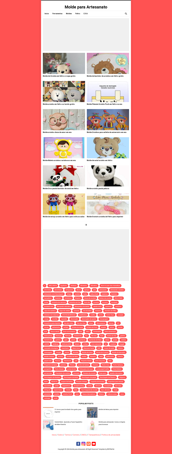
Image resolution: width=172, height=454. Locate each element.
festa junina (48, 336)
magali (122, 344)
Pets (110, 361)
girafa (73, 340)
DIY (118, 323)
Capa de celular (64, 311)
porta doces (71, 369)
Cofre (101, 315)
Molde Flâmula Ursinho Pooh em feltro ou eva (104, 104)
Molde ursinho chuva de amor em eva (57, 132)
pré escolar (48, 373)
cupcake (64, 319)
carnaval (76, 311)
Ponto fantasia (118, 365)
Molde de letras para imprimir (108, 409)
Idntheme (110, 449)
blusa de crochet (90, 298)
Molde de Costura (102, 352)
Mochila (75, 352)
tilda (75, 390)
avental (77, 294)
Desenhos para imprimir (52, 323)
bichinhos (68, 298)
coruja (46, 319)
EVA (45, 331)
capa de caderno (50, 311)
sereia (90, 386)
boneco (105, 302)
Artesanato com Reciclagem (53, 294)
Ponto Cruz (105, 365)
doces (46, 327)
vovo (122, 394)
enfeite (66, 327)
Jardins (123, 340)
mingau (58, 352)
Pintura (72, 365)
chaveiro (98, 311)
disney (111, 323)
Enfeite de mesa (77, 327)
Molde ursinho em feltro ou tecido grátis (59, 104)
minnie (67, 352)
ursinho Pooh (67, 394)
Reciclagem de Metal (71, 377)
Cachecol (108, 306)
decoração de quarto (89, 319)
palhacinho (110, 356)
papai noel (47, 361)
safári (57, 386)
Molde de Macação (118, 352)
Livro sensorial (96, 344)
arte (94, 290)
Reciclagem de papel (89, 377)
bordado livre (48, 306)
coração (120, 315)
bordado (114, 302)
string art (47, 390)
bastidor (58, 298)
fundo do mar (111, 336)
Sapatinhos (66, 386)
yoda (55, 398)
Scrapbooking (79, 386)
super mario (58, 390)
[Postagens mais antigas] (86, 225)
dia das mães (68, 323)
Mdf (99, 348)
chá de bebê (87, 311)
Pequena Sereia (86, 361)
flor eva (93, 336)
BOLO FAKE (118, 298)
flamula (67, 336)
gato (66, 340)
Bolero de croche (105, 298)
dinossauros (101, 323)
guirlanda (82, 340)
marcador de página (51, 348)
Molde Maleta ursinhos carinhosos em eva (59, 160)
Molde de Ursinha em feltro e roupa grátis (59, 76)
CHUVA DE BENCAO (68, 315)
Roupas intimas (81, 381)
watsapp (47, 398)
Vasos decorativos (88, 394)
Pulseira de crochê (89, 373)
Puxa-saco (102, 373)
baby (85, 294)
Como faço (110, 315)
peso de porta (100, 361)
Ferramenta (97, 331)
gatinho (58, 340)
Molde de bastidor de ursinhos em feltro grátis (105, 76)
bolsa (46, 302)
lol (106, 344)
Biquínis (78, 298)
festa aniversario (110, 331)
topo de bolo (105, 390)
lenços (77, 344)
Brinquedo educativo (64, 306)
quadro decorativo (116, 373)
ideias (107, 340)
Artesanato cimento (117, 290)
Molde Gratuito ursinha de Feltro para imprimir (105, 217)
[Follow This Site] (88, 444)
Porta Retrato (117, 369)
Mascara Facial (89, 348)
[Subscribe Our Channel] (93, 444)
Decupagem (104, 319)
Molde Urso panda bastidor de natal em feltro (61, 188)
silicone (98, 386)
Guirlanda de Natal (95, 340)
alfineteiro (83, 285)
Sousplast (107, 386)
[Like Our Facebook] (78, 444)
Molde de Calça (87, 352)
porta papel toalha (103, 369)
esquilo (103, 327)
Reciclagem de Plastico (108, 377)
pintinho (63, 365)
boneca (96, 302)
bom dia (87, 302)
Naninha (93, 356)
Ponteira (95, 365)
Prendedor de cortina (63, 373)
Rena (46, 381)
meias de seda (109, 348)
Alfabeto (74, 285)
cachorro (118, 306)
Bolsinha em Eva (74, 302)
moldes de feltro (72, 356)
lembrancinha (66, 344)
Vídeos (101, 394)
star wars (118, 386)
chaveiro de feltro (110, 311)
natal (101, 356)
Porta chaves (59, 369)
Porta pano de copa (86, 369)
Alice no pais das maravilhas (110, 285)
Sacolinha (47, 386)
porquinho (47, 369)
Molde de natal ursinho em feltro (99, 160)
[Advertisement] (86, 34)
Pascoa (57, 361)
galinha (122, 336)
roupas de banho (67, 381)
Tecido (68, 390)
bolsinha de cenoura (59, 302)
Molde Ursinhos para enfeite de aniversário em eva (106, 132)
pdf (76, 361)
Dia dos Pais (81, 323)
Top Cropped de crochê (89, 390)
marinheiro (65, 348)
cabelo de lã (97, 306)
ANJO (79, 290)
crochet (54, 319)
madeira (113, 344)
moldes (60, 356)
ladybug (55, 344)
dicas (91, 323)
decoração (74, 319)
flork (101, 336)
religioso (122, 377)
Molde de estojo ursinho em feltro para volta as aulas (63, 217)
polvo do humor (83, 365)
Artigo (69, 294)
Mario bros (76, 348)
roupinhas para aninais (115, 381)
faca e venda (55, 331)
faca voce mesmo (69, 331)
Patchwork (67, 361)
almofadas (58, 290)
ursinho (56, 394)
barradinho (48, 298)
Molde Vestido (49, 356)
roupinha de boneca (97, 381)
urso (77, 394)
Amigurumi (69, 290)
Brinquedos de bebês (82, 306)
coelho (92, 315)
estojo (112, 327)
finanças (59, 336)
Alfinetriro (94, 285)
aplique (86, 290)
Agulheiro (63, 285)
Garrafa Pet (48, 340)
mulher (84, 356)
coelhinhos (83, 315)
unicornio (47, 394)
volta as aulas (112, 394)
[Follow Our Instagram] (83, 444)
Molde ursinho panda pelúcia (98, 188)
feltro (88, 331)
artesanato (103, 290)
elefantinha (56, 327)
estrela (120, 327)
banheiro (114, 294)
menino (120, 348)
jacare (115, 340)
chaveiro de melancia (51, 315)
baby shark (94, 294)
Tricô (115, 390)
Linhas (85, 344)
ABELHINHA (53, 285)
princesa (76, 373)
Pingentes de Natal (50, 365)
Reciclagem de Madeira (52, 377)
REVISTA (54, 381)
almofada (47, 290)
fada (80, 331)
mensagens (48, 352)
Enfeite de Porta (92, 327)
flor (86, 336)
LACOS (46, 344)
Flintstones (78, 336)
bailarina (105, 294)
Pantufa (120, 356)
